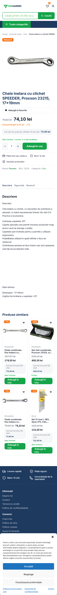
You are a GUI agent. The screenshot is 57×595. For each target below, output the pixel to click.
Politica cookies (9, 527)
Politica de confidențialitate (15, 508)
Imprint (51, 589)
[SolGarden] (12, 6)
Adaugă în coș (35, 146)
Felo (34, 416)
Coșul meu (7, 519)
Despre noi (7, 496)
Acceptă (28, 566)
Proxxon (12, 168)
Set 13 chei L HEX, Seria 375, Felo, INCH (40, 420)
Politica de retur (9, 523)
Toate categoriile (18, 24)
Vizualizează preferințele (28, 582)
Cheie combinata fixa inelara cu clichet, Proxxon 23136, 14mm (13, 420)
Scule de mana (15, 34)
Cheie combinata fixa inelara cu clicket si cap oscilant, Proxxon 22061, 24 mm (13, 351)
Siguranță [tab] (19, 185)
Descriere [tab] (7, 185)
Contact (6, 500)
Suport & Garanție (10, 531)
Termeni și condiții (10, 504)
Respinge (28, 574)
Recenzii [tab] (30, 185)
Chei (25, 34)
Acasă (4, 34)
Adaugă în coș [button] (13, 381)
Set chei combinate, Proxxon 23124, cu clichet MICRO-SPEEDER (41, 351)
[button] (52, 536)
